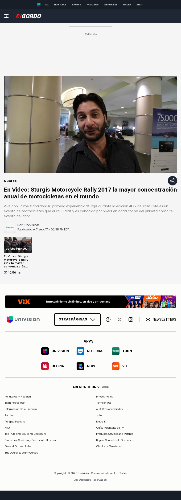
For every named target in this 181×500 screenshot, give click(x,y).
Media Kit (101, 421)
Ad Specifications (15, 421)
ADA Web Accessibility (109, 408)
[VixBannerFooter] (90, 301)
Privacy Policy (104, 396)
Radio (127, 4)
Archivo (9, 415)
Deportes (111, 4)
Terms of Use (103, 402)
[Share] (172, 180)
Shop (139, 4)
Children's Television (108, 446)
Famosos (93, 4)
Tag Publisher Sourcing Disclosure (25, 433)
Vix (47, 4)
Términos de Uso (15, 402)
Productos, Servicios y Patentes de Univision (31, 440)
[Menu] (6, 16)
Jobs (99, 415)
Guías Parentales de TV (110, 427)
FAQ (7, 427)
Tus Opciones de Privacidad (21, 452)
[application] (90, 124)
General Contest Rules (18, 446)
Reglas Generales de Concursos (114, 440)
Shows (76, 4)
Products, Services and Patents (114, 433)
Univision (32, 225)
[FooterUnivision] (23, 319)
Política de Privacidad (18, 396)
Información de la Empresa (21, 408)
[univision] (28, 16)
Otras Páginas (72, 319)
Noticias (60, 4)
